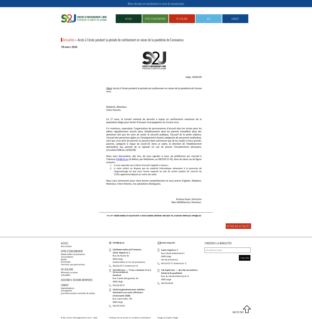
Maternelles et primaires (73, 254)
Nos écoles (66, 246)
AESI (208, 18)
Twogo (160, 317)
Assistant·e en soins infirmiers (76, 280)
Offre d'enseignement (72, 251)
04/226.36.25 (119, 285)
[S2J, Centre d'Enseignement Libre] (84, 18)
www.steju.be (168, 242)
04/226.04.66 (167, 283)
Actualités (69, 39)
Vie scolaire (182, 18)
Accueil (128, 18)
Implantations (67, 288)
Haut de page (238, 312)
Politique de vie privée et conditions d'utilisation (130, 317)
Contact (235, 18)
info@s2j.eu (118, 242)
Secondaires (67, 256)
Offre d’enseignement (155, 18)
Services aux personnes (73, 264)
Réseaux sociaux (69, 272)
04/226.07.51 (119, 265)
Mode (64, 259)
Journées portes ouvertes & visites (78, 293)
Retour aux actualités (238, 226)
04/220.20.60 (119, 305)
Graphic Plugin (171, 317)
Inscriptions (66, 290)
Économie (66, 261)
